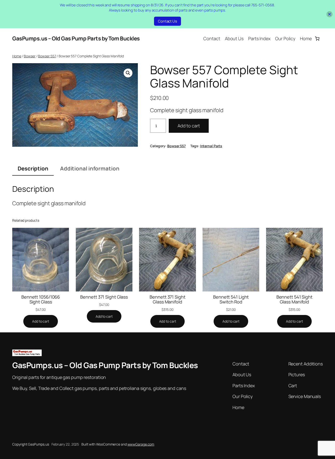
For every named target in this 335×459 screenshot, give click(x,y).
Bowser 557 (47, 56)
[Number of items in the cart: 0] (317, 38)
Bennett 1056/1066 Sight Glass (40, 299)
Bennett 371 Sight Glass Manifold (167, 299)
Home (16, 56)
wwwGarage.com (141, 444)
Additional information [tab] (89, 168)
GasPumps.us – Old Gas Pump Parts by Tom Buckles (76, 38)
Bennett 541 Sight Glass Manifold (294, 299)
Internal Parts (211, 146)
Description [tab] (33, 168)
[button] (128, 73)
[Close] (329, 14)
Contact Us (167, 21)
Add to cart (189, 126)
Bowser (29, 56)
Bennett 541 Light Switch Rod (231, 299)
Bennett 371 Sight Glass (104, 296)
